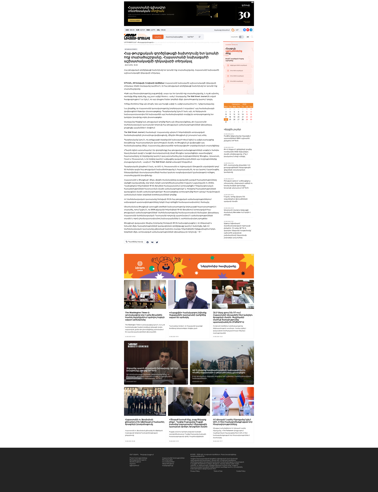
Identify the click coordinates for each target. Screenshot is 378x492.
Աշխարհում (134, 465)
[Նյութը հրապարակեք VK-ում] (152, 242)
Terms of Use (218, 471)
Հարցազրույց (167, 465)
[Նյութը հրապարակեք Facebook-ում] (148, 242)
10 (226, 114)
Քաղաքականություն (131, 49)
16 (251, 114)
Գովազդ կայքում (147, 454)
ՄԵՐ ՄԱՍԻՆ (134, 454)
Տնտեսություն (135, 462)
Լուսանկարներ (168, 462)
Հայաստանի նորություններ (173, 458)
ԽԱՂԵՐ (191, 37)
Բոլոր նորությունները (138, 458)
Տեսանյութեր (167, 460)
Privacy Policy (195, 471)
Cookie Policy (240, 471)
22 (247, 117)
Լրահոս (158, 37)
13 (238, 114)
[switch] (241, 37)
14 (243, 114)
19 (234, 117)
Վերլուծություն (168, 464)
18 (230, 117)
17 (226, 117)
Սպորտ (133, 464)
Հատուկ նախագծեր (174, 37)
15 (247, 114)
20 (238, 117)
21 (243, 117)
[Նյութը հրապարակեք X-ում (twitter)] (157, 242)
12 (234, 114)
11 (230, 114)
